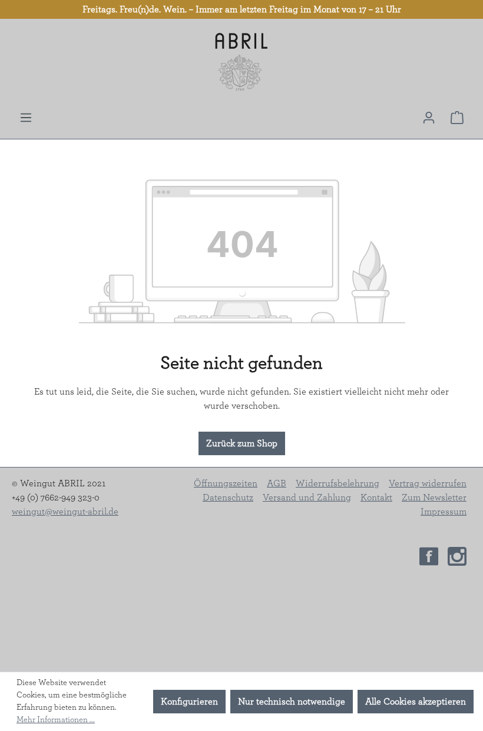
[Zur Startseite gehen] (241, 62)
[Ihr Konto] (429, 117)
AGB (276, 483)
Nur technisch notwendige (291, 701)
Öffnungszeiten (225, 483)
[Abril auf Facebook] (428, 555)
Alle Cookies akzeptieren (415, 701)
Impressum (444, 511)
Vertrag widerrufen (428, 483)
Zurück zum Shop (241, 443)
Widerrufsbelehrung (337, 483)
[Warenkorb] (457, 117)
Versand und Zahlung (307, 497)
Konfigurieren (189, 701)
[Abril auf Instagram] (457, 555)
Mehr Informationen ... (55, 720)
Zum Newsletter (434, 497)
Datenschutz (228, 497)
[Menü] (26, 117)
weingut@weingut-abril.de (65, 511)
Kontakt (376, 497)
